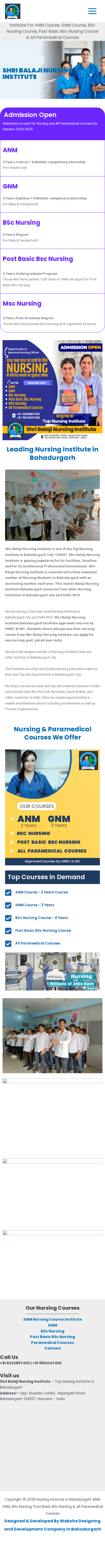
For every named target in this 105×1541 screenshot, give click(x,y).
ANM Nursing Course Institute (52, 1319)
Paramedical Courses (52, 1342)
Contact (52, 1348)
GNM (52, 1325)
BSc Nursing (52, 1331)
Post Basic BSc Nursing (52, 1336)
